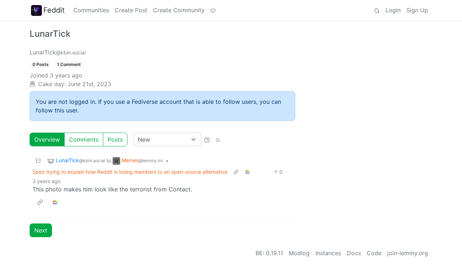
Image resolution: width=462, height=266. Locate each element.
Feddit (54, 10)
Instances (328, 253)
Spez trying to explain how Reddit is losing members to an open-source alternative (129, 172)
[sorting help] (207, 139)
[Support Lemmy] (213, 10)
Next (40, 230)
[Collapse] (38, 160)
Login (393, 10)
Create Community (179, 10)
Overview (47, 139)
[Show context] (236, 171)
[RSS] (218, 139)
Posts (115, 139)
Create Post (131, 10)
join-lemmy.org (407, 253)
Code (374, 253)
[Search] (377, 10)
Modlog (299, 253)
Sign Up (417, 10)
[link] (247, 171)
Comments (84, 139)
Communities (91, 10)
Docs (354, 253)
